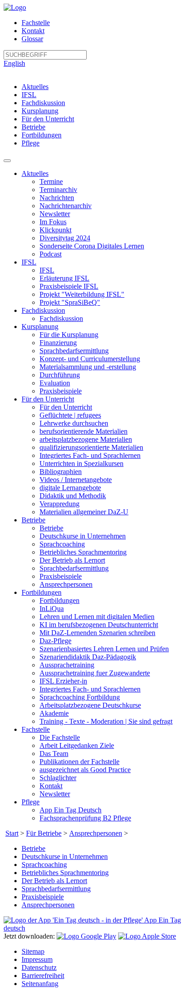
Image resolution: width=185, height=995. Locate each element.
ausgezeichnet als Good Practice (85, 769)
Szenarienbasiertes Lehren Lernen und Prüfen (104, 649)
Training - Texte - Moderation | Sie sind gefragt (106, 721)
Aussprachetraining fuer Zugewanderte (95, 673)
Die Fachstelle (60, 737)
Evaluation (55, 383)
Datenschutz (39, 967)
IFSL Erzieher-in (63, 681)
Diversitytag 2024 (65, 238)
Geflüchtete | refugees (70, 415)
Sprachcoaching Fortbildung (80, 697)
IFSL (29, 94)
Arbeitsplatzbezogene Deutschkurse (90, 705)
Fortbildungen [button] (42, 592)
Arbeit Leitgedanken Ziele (77, 745)
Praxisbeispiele (61, 391)
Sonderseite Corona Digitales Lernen (92, 246)
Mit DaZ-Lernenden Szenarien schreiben (97, 632)
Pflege (31, 143)
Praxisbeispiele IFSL (69, 286)
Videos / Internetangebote (76, 479)
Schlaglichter (58, 777)
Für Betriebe (44, 833)
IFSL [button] (29, 262)
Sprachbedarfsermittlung (74, 350)
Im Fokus (53, 222)
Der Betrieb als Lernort (72, 560)
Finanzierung (58, 342)
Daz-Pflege (55, 641)
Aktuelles (35, 86)
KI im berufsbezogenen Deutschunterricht (99, 624)
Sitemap (33, 951)
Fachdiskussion (43, 103)
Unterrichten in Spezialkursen (81, 463)
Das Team (54, 753)
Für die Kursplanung (69, 334)
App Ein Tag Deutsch (70, 810)
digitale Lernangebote (70, 487)
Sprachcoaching (62, 544)
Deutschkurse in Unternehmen (83, 536)
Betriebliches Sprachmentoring (83, 552)
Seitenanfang (40, 983)
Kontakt (33, 30)
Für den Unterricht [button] (48, 399)
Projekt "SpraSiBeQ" (70, 302)
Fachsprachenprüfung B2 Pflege (85, 818)
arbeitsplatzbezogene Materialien (86, 439)
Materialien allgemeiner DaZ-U (84, 512)
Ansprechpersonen (66, 584)
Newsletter (55, 214)
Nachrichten (57, 197)
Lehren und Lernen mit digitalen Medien (97, 616)
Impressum (37, 959)
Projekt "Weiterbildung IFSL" (82, 294)
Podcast (51, 254)
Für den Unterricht (48, 119)
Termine (51, 181)
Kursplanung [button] (40, 326)
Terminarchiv (58, 189)
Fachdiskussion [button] (43, 310)
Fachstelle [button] (36, 729)
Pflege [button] (31, 802)
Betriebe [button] (33, 520)
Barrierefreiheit (43, 975)
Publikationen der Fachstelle (79, 761)
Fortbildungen (42, 135)
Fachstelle (36, 22)
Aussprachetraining (67, 665)
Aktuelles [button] (35, 173)
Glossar (32, 39)
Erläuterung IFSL (64, 278)
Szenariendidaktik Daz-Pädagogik (88, 657)
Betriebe (33, 127)
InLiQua (52, 608)
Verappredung (59, 504)
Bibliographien (61, 471)
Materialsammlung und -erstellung (88, 367)
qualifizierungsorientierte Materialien (91, 447)
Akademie (54, 713)
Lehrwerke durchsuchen (74, 423)
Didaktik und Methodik (73, 496)
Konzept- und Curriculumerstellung (90, 359)
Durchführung (60, 375)
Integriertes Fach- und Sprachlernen (90, 455)
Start (11, 833)
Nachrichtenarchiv (66, 205)
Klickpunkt (55, 230)
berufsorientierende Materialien (84, 431)
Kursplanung (40, 111)
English (14, 63)
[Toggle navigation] (7, 160)
